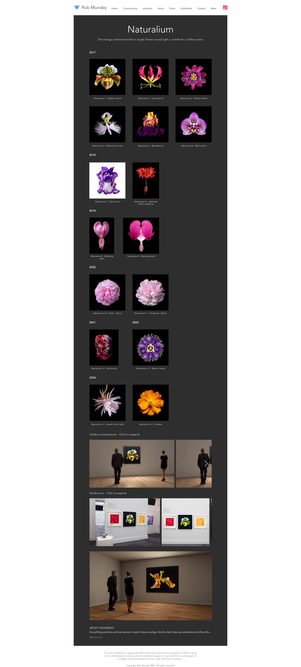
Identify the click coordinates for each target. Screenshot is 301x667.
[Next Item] (206, 464)
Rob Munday (94, 7)
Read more (96, 637)
